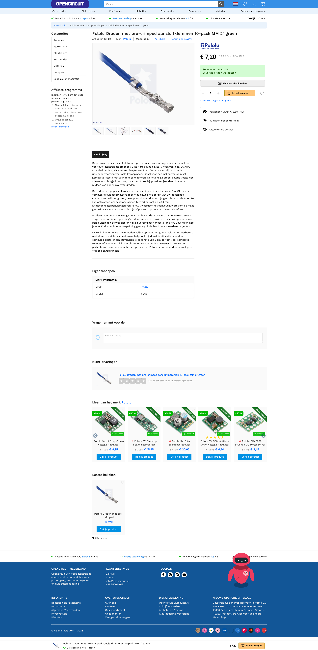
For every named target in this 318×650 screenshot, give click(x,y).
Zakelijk (251, 18)
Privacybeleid (59, 613)
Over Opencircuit (118, 597)
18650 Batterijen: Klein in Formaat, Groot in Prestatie (240, 610)
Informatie (59, 597)
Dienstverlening (171, 597)
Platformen (115, 11)
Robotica (141, 11)
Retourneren (58, 606)
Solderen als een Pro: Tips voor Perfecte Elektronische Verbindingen (240, 602)
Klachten (56, 617)
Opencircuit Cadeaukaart (173, 602)
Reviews (110, 606)
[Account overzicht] (251, 4)
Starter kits (167, 11)
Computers (194, 11)
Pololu (144, 286)
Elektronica (88, 11)
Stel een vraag (113, 335)
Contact (263, 18)
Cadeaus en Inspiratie (253, 11)
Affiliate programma (171, 610)
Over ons (110, 602)
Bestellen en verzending (66, 602)
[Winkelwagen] (260, 4)
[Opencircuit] (70, 4)
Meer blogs (219, 617)
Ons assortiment (115, 610)
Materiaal (221, 11)
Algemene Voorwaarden (65, 610)
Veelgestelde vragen (117, 617)
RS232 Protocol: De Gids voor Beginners (237, 613)
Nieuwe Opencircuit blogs (232, 597)
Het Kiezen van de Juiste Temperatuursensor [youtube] (240, 606)
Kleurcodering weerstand (174, 613)
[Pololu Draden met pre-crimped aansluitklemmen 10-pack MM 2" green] (97, 131)
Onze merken (59, 11)
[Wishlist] (242, 4)
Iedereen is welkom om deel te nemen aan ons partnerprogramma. (67, 98)
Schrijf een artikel (170, 606)
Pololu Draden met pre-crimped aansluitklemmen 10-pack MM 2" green (162, 374)
